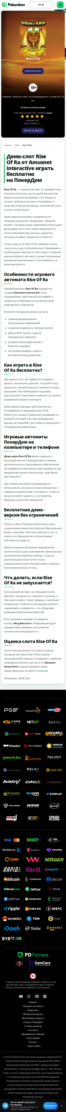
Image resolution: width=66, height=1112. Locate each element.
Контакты (33, 1030)
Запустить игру (33, 71)
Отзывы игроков (33, 1026)
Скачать (33, 1042)
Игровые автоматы (33, 1006)
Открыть (50, 1105)
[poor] (27, 116)
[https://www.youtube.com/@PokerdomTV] (21, 996)
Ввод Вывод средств (33, 1018)
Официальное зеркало (33, 1034)
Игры (17, 145)
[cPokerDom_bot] (45, 996)
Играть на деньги (33, 130)
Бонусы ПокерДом (33, 1022)
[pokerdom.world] (29, 996)
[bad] (22, 116)
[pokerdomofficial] (37, 996)
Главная (8, 145)
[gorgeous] (42, 116)
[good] (37, 116)
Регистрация (32, 1038)
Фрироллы (32, 1010)
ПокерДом (41, 670)
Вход (41, 4)
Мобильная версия (33, 1014)
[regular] (32, 116)
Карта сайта (33, 1046)
